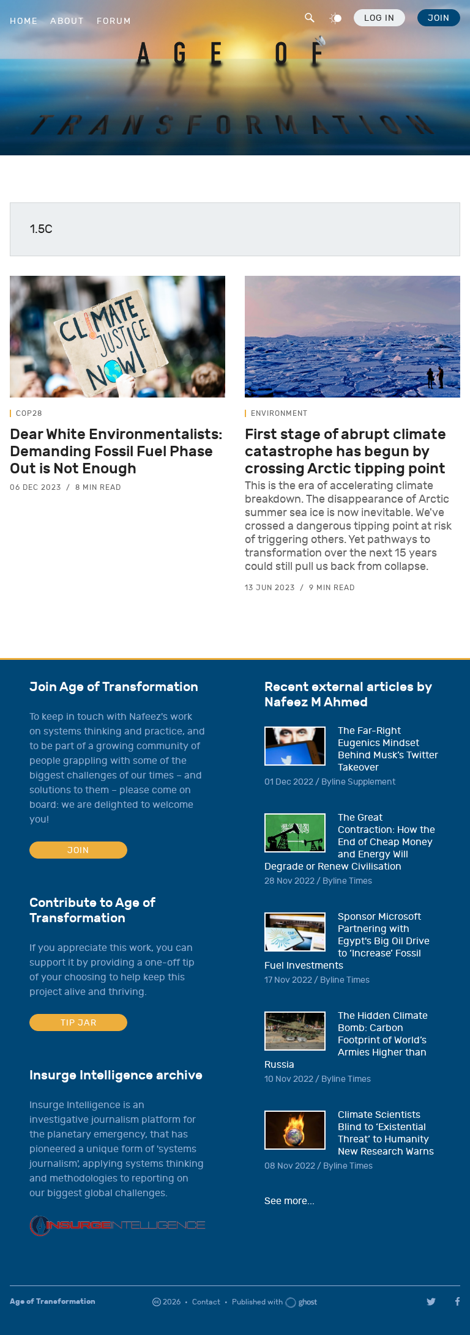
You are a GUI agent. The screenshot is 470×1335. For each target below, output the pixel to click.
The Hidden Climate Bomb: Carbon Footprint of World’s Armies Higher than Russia (346, 1040)
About (67, 21)
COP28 (29, 413)
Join (439, 18)
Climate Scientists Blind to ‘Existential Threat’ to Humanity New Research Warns (386, 1133)
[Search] (308, 16)
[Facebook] (459, 1301)
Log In (379, 18)
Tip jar (79, 1023)
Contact (206, 1302)
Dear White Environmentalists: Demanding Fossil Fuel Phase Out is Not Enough (116, 451)
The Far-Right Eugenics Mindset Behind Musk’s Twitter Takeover (388, 749)
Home (24, 21)
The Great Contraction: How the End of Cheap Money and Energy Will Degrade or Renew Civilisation (349, 842)
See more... (289, 1201)
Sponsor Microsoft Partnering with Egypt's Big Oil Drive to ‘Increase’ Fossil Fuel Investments (347, 941)
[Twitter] (431, 1301)
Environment (279, 413)
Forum (114, 21)
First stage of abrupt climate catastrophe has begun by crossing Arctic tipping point (345, 451)
